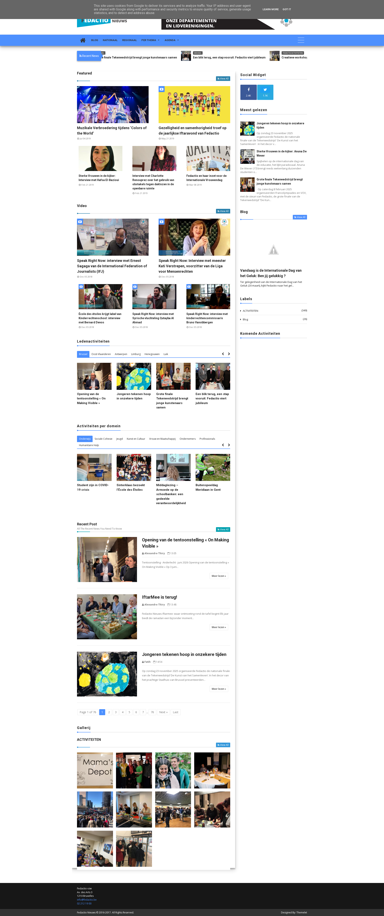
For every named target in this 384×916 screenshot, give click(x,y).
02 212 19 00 (84, 903)
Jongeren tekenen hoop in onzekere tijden (184, 654)
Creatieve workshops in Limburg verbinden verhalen (273, 57)
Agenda (170, 40)
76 (152, 712)
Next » (163, 712)
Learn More (271, 9)
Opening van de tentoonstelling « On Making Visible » (91, 398)
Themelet (301, 912)
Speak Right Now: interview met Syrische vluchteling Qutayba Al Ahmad (153, 318)
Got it (287, 9)
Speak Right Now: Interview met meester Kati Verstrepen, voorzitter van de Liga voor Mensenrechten (192, 265)
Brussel (154, 53)
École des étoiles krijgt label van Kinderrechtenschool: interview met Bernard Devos (100, 318)
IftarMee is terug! (159, 597)
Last (175, 712)
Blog (94, 40)
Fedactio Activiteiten (250, 53)
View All (224, 78)
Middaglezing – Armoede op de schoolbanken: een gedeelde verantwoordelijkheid (171, 494)
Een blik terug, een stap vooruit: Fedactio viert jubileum (186, 57)
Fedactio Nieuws (86, 912)
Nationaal (110, 40)
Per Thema (148, 40)
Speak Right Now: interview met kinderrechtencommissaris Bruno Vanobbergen (207, 318)
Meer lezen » (219, 576)
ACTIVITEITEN (250, 311)
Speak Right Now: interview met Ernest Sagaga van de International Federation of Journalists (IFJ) (112, 265)
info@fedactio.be (87, 899)
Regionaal (129, 40)
